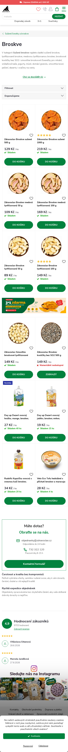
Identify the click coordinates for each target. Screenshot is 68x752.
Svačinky (53, 21)
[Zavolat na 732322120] (45, 9)
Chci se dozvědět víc (33, 76)
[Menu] (64, 9)
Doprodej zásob (22, 21)
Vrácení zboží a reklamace (21, 714)
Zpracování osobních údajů (50, 714)
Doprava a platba (53, 709)
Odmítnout (43, 746)
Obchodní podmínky (32, 709)
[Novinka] (18, 396)
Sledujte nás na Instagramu (35, 674)
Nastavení (28, 746)
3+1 (39, 21)
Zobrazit (51, 374)
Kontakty (14, 709)
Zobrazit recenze (21, 629)
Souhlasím (35, 736)
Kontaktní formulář (34, 564)
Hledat (59, 16)
